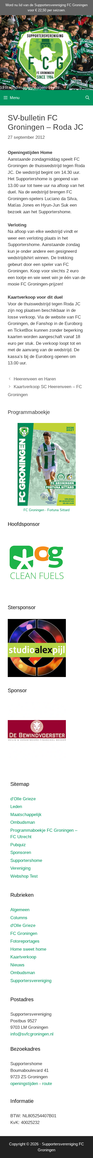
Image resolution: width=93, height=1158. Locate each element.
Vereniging (20, 868)
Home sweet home (28, 949)
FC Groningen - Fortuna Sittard (46, 510)
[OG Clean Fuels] (37, 592)
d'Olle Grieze (22, 925)
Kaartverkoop (23, 957)
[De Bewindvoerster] (37, 758)
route (47, 1083)
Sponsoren (20, 852)
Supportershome (26, 860)
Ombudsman (22, 822)
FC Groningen (23, 933)
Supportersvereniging (30, 980)
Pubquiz (18, 844)
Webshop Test (24, 876)
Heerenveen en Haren (35, 379)
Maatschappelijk (26, 814)
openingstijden (24, 1083)
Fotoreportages (25, 941)
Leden (16, 806)
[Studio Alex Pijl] (37, 675)
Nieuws (17, 965)
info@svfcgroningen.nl (31, 1034)
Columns (18, 917)
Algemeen (19, 909)
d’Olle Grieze (23, 798)
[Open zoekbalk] (87, 97)
